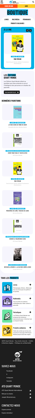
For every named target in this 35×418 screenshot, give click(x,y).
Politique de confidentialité (23, 343)
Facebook (9, 371)
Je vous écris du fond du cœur (17, 125)
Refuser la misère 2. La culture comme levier (17, 267)
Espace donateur (7, 413)
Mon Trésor (17, 59)
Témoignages (20, 122)
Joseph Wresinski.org (8, 397)
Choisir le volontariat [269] (17, 239)
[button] (27, 30)
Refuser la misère (7, 394)
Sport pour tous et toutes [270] (17, 153)
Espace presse (6, 410)
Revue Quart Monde (22, 151)
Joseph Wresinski (20, 265)
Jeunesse (20, 56)
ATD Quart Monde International (12, 390)
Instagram (9, 378)
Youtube (9, 381)
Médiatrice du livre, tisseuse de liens (17, 211)
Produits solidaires (17, 23)
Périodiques (27, 19)
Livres (6, 19)
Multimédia (15, 19)
